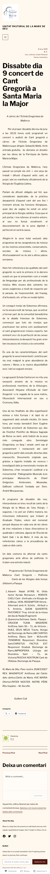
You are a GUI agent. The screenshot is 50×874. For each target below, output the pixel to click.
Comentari (37, 795)
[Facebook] (4, 836)
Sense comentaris (40, 57)
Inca (26, 55)
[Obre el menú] (5, 37)
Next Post (43, 753)
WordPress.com (20, 868)
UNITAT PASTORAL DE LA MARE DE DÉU (24, 27)
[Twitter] (9, 836)
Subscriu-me (39, 862)
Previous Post (9, 753)
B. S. (12, 739)
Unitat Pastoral (41, 55)
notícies (32, 55)
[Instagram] (14, 836)
